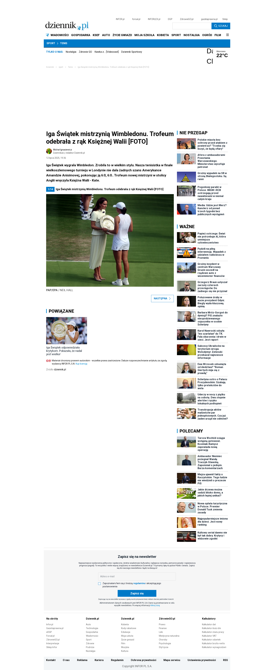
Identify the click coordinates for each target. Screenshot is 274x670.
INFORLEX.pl (154, 19)
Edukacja (125, 632)
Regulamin (117, 660)
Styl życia (163, 647)
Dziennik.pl (92, 618)
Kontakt (50, 660)
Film (123, 643)
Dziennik (50, 67)
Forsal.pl (50, 636)
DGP (170, 19)
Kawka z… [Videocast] (107, 51)
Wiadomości (92, 636)
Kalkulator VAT (209, 636)
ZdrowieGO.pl (186, 19)
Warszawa (220, 51)
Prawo (162, 624)
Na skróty (52, 618)
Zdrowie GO (85, 51)
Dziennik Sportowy (131, 51)
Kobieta (125, 624)
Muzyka (125, 647)
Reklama (82, 660)
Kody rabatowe (128, 628)
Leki (161, 632)
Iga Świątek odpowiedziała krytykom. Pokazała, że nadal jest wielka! (64, 351)
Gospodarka (92, 632)
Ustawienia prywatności (202, 660)
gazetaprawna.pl (209, 19)
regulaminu (139, 583)
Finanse (163, 628)
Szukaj (223, 25)
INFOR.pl (120, 19)
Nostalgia (71, 51)
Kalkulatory (208, 618)
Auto (88, 624)
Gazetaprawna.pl (54, 628)
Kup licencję (81, 363)
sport (61, 67)
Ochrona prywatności (143, 660)
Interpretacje (52, 643)
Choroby (163, 639)
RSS (225, 660)
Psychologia (165, 643)
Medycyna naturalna (169, 636)
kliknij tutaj (155, 605)
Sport (51, 43)
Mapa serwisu (171, 660)
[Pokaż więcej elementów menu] (227, 35)
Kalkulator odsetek (211, 639)
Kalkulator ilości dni (211, 628)
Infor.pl (49, 624)
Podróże (90, 647)
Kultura (124, 651)
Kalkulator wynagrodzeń (214, 647)
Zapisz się (137, 593)
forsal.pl (136, 19)
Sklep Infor (51, 647)
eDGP (49, 632)
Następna (160, 298)
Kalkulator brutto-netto (213, 643)
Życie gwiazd (127, 639)
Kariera (99, 660)
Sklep (225, 19)
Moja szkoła (127, 636)
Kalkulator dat (209, 624)
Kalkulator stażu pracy (213, 632)
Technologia (92, 628)
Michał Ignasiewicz (69, 151)
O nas (66, 660)
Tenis (63, 43)
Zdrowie (90, 643)
